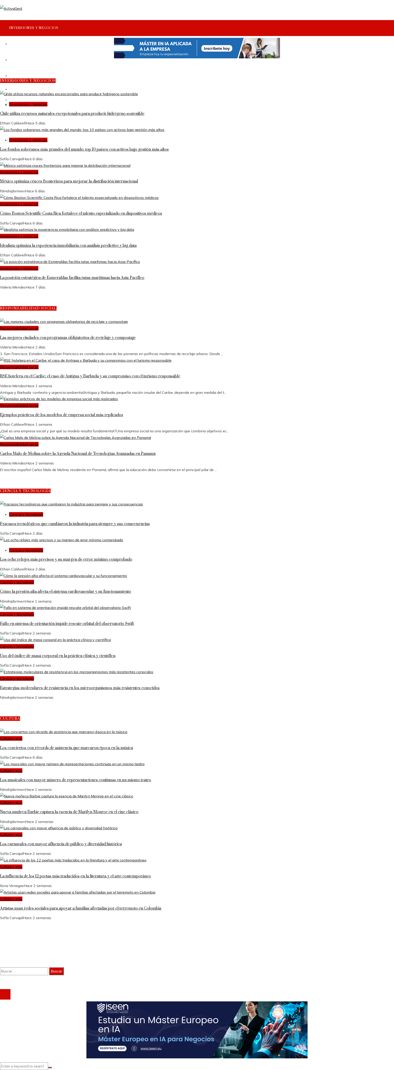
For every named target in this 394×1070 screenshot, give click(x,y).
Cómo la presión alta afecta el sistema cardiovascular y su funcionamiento (65, 591)
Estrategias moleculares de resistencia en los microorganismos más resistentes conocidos (80, 688)
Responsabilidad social (19, 328)
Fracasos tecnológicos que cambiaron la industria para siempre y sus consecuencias (75, 523)
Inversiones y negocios (28, 104)
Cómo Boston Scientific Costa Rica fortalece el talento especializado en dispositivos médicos (81, 213)
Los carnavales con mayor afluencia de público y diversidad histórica (61, 844)
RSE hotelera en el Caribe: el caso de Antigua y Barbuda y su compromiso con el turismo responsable (90, 376)
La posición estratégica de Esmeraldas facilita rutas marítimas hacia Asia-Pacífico (72, 277)
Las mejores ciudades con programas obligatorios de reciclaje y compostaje (68, 337)
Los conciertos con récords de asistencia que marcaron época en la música (66, 747)
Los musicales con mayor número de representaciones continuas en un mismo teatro (75, 780)
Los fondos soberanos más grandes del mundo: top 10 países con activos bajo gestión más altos (84, 149)
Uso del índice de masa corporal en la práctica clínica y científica (57, 655)
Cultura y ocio (11, 738)
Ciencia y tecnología (26, 514)
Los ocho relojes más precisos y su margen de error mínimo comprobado (66, 559)
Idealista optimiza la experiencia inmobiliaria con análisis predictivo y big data (68, 245)
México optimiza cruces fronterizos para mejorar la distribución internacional (69, 181)
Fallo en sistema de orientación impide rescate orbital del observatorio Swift (67, 623)
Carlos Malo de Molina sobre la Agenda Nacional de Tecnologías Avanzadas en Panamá (78, 453)
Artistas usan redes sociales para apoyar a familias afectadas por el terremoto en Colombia (80, 908)
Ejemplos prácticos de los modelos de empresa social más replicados (61, 415)
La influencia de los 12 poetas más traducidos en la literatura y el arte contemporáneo (75, 876)
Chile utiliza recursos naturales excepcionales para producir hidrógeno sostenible (72, 113)
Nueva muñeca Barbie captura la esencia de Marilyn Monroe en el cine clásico (69, 812)
